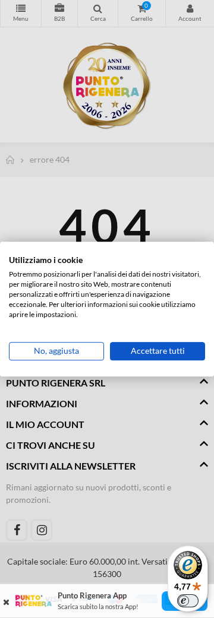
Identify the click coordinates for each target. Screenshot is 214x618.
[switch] (188, 600)
